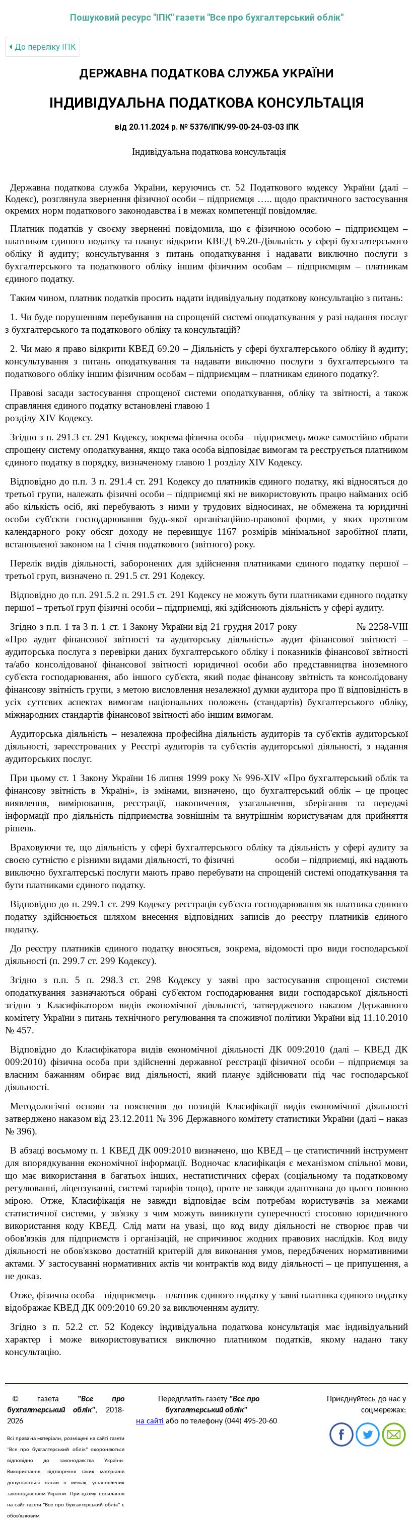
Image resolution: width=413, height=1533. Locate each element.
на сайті (150, 1421)
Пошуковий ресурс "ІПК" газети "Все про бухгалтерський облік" (206, 17)
